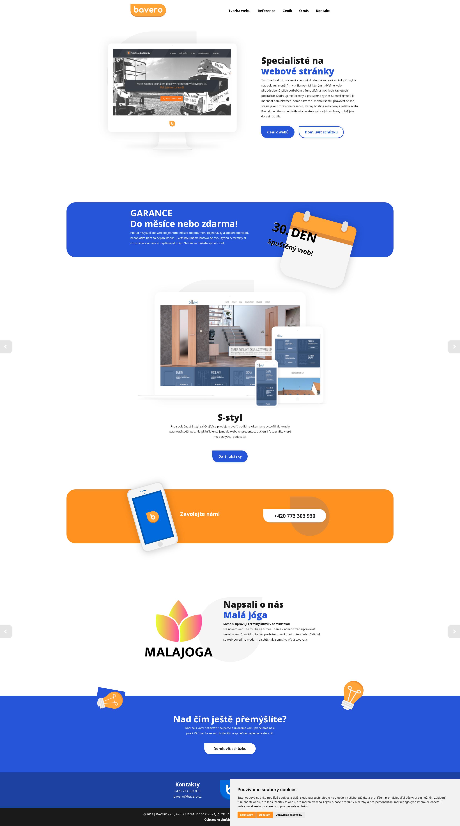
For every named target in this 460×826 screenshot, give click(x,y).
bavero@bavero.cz (187, 796)
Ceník (287, 10)
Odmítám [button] (264, 814)
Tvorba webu (239, 10)
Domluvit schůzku (321, 132)
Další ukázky (230, 456)
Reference (266, 10)
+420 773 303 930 (294, 515)
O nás (304, 10)
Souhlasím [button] (246, 814)
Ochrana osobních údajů (221, 820)
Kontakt (323, 10)
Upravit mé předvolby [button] (289, 814)
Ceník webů (278, 132)
